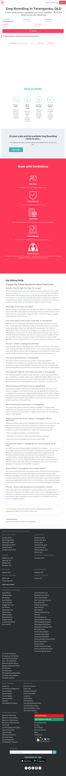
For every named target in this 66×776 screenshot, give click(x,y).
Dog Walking (6, 600)
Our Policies (38, 727)
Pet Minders (6, 668)
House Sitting (7, 602)
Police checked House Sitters (44, 639)
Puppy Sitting (7, 619)
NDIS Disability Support (42, 622)
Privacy (37, 725)
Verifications (28, 698)
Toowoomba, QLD (40, 545)
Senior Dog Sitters (40, 641)
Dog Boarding (7, 617)
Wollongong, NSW (8, 545)
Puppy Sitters (39, 644)
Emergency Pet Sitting (10, 656)
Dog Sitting (6, 593)
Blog (36, 732)
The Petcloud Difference (10, 689)
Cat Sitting (6, 607)
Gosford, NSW (7, 547)
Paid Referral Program (10, 703)
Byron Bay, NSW (8, 540)
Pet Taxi (37, 615)
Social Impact (7, 693)
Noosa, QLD (38, 542)
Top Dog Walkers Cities (32, 708)
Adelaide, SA (38, 572)
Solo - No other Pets (9, 661)
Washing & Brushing (41, 612)
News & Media (7, 698)
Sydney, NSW (7, 538)
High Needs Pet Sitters (42, 624)
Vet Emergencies (8, 740)
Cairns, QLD (38, 552)
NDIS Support (7, 615)
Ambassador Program (10, 742)
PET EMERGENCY (41, 716)
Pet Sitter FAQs (7, 737)
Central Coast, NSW (9, 550)
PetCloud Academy (9, 735)
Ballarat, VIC (6, 563)
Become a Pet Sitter (9, 715)
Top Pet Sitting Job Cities (11, 727)
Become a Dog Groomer (10, 722)
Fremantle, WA (7, 581)
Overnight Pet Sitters (41, 634)
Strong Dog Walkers (41, 632)
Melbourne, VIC (7, 558)
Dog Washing (39, 602)
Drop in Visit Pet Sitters (42, 646)
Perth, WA (5, 578)
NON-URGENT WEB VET (43, 719)
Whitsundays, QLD (41, 550)
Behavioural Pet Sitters (10, 663)
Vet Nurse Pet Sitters (41, 636)
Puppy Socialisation (41, 605)
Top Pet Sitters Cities (31, 706)
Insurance (27, 696)
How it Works (7, 691)
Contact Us (38, 735)
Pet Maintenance (40, 617)
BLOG (40, 768)
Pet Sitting (6, 598)
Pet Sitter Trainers (8, 678)
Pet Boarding (7, 595)
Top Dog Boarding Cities (32, 703)
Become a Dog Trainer (10, 720)
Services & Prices (29, 686)
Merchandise (6, 732)
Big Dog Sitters (39, 629)
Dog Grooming (7, 610)
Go (54, 752)
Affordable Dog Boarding (11, 673)
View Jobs (5, 725)
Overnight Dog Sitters (10, 658)
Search (33, 31)
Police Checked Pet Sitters (43, 649)
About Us (5, 686)
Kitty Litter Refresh (40, 598)
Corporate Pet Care (41, 593)
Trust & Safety (7, 696)
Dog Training (39, 607)
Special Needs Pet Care (42, 619)
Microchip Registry (30, 710)
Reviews (5, 701)
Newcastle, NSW (8, 542)
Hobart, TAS (6, 572)
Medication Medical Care (43, 627)
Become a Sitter (50, 2)
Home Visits (6, 612)
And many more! (8, 584)
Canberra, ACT (39, 558)
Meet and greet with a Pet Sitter (30, 293)
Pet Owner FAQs (29, 693)
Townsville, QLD (40, 547)
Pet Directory (28, 701)
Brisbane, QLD (39, 538)
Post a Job (16, 150)
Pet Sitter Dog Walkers (10, 675)
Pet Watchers (7, 670)
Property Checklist (30, 691)
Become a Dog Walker (10, 718)
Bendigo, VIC (6, 565)
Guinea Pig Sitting (8, 622)
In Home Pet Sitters (9, 653)
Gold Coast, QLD (40, 540)
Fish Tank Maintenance (42, 600)
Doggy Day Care (8, 605)
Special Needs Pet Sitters (11, 666)
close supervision (54, 448)
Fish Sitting (6, 624)
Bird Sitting (38, 610)
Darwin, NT (38, 578)
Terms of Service (40, 730)
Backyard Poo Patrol (41, 595)
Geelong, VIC (6, 560)
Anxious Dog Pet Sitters (42, 651)
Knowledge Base (40, 722)
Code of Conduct (8, 730)
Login (57, 2)
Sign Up (62, 2)
